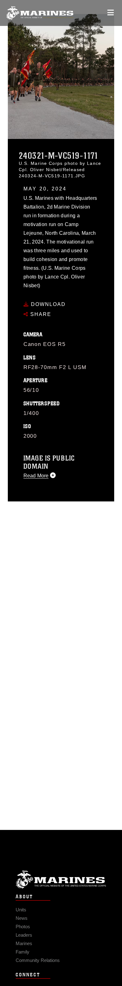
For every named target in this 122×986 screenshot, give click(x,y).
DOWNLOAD (47, 304)
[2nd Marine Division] (40, 13)
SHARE (39, 314)
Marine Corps (61, 879)
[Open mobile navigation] (110, 12)
